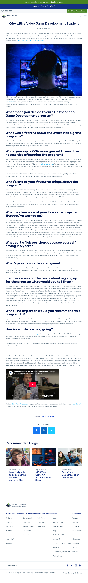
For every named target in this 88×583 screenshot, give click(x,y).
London (75, 522)
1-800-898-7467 (9, 11)
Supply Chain (10, 539)
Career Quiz (41, 526)
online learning (33, 334)
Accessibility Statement (61, 552)
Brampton (76, 543)
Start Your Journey (45, 513)
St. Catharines (77, 531)
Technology (10, 526)
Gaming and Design (48, 416)
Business (9, 518)
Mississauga (76, 539)
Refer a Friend (58, 526)
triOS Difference (30, 513)
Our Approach (27, 518)
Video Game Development (19, 404)
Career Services (28, 535)
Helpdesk (56, 547)
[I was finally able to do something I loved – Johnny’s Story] (18, 457)
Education (9, 522)
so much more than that (45, 164)
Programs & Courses (14, 513)
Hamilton (75, 535)
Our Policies (78, 573)
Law (7, 535)
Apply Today (41, 518)
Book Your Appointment (76, 11)
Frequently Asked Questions (62, 543)
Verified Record (58, 556)
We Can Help (41, 522)
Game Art (79, 404)
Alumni (55, 518)
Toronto (75, 547)
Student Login (58, 522)
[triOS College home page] (10, 16)
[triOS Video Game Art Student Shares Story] (44, 457)
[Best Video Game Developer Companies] (70, 457)
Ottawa (75, 552)
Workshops (9, 543)
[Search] (51, 16)
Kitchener (75, 526)
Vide (73, 404)
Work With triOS (58, 535)
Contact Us (57, 539)
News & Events (28, 526)
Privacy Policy (67, 573)
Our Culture (27, 531)
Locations (26, 522)
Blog (54, 531)
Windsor (75, 518)
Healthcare (9, 531)
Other (55, 513)
